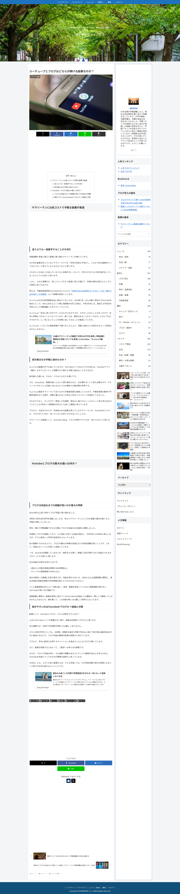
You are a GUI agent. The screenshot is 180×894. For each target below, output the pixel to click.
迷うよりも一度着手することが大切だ (68, 183)
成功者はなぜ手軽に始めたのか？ (66, 187)
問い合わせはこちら (125, 511)
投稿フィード (122, 533)
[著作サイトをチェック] (68, 781)
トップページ (70, 888)
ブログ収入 (45, 701)
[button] (99, 134)
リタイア (82, 701)
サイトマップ (122, 500)
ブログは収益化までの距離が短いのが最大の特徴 (72, 194)
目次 (68, 175)
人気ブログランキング (130, 168)
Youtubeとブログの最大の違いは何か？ (67, 190)
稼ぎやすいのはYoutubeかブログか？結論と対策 (72, 197)
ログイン (120, 527)
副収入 (62, 701)
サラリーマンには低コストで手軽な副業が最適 (69, 180)
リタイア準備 (35, 701)
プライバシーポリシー (126, 506)
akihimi (134, 108)
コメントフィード (124, 538)
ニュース (54, 701)
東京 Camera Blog (128, 185)
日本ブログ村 (126, 171)
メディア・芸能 (72, 701)
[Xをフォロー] (73, 781)
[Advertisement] (71, 154)
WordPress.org (123, 544)
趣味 (104, 888)
